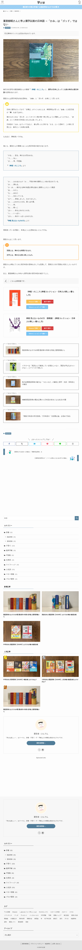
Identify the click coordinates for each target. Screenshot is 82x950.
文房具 (10, 560)
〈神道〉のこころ (36, 89)
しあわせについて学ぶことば (28, 912)
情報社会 (29, 918)
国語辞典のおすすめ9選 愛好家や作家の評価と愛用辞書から (43, 350)
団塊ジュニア (57, 915)
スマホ (71, 912)
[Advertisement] (41, 487)
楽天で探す (47, 301)
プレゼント (24, 915)
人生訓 (10, 569)
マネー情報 (11, 574)
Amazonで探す (33, 301)
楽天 (61, 918)
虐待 (5, 922)
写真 (50, 915)
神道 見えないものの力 (16, 220)
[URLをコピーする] (73, 444)
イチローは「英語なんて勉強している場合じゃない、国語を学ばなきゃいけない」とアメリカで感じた (48, 367)
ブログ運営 (11, 579)
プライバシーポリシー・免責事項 (40, 943)
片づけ (67, 918)
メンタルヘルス (34, 915)
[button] (9, 444)
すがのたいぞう (43, 912)
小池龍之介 (13, 918)
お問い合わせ (56, 943)
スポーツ (64, 912)
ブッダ (16, 915)
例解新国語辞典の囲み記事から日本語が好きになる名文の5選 (44, 400)
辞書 (9, 532)
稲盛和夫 (73, 918)
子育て (10, 546)
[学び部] (41, 2)
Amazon (14, 912)
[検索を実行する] (77, 518)
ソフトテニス (8, 915)
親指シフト (12, 922)
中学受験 (43, 915)
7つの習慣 (7, 912)
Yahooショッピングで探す (37, 307)
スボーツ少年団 (55, 912)
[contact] (42, 749)
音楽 (27, 922)
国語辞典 (8, 27)
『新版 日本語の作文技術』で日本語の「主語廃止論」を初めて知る (46, 416)
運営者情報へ (41, 743)
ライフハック (12, 564)
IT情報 (10, 555)
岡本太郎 (21, 918)
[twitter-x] (39, 749)
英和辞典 (11, 541)
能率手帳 (11, 550)
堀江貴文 (66, 915)
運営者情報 (25, 943)
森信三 (55, 918)
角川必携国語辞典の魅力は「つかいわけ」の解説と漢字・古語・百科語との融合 (48, 383)
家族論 (6, 918)
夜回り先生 (74, 915)
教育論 (36, 918)
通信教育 (20, 922)
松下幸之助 (47, 918)
